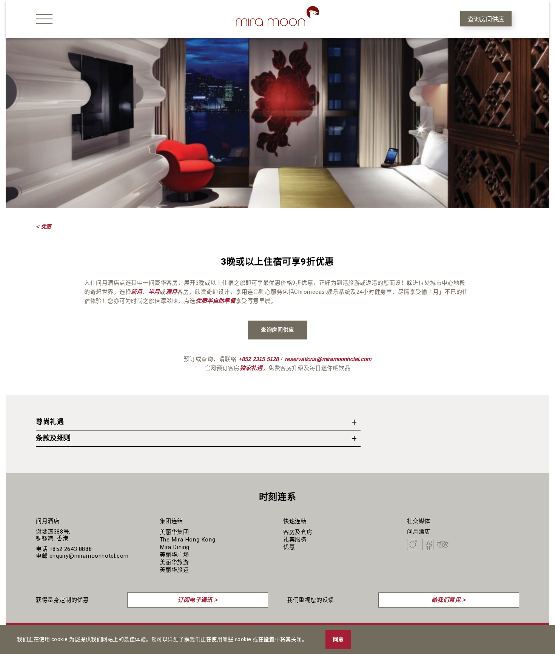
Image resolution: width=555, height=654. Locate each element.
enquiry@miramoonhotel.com (89, 556)
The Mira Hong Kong (188, 539)
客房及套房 (298, 532)
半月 (154, 291)
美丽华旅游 (174, 562)
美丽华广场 (174, 555)
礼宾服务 (295, 539)
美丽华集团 (174, 532)
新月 (136, 291)
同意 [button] (338, 639)
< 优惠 (43, 227)
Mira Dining (175, 547)
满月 (171, 291)
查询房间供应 (486, 19)
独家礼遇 (251, 368)
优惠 (289, 547)
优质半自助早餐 (216, 301)
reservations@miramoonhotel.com (328, 359)
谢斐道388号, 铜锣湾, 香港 (53, 535)
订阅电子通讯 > (197, 600)
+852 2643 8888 (70, 549)
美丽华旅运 (174, 570)
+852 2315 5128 (258, 359)
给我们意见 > (449, 600)
